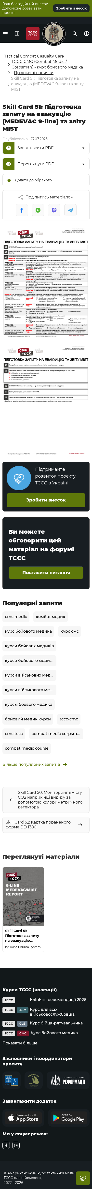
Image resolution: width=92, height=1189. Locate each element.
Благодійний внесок (83, 1178)
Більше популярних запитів (31, 764)
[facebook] (6, 1145)
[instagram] (16, 1145)
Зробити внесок (71, 8)
